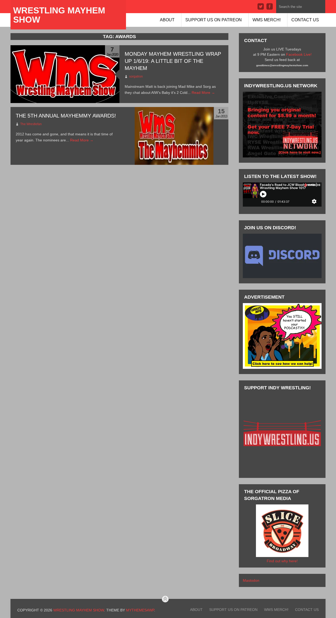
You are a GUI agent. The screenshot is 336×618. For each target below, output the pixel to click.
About (167, 20)
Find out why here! (282, 561)
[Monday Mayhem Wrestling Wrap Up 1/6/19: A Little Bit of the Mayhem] (64, 74)
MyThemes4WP (140, 610)
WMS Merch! (267, 20)
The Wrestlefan (31, 124)
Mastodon (251, 580)
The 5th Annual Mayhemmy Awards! (66, 116)
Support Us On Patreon (213, 20)
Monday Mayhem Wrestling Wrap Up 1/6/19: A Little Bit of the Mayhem (173, 61)
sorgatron (136, 76)
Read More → (203, 92)
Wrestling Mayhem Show (59, 15)
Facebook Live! (299, 54)
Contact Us (305, 20)
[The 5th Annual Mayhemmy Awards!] (173, 136)
